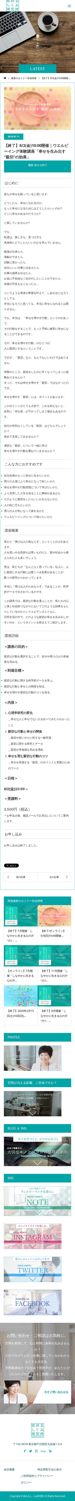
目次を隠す (40, 165)
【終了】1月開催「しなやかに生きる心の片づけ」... (20, 935)
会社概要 (9, 1469)
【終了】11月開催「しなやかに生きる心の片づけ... (54, 975)
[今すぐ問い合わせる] (37, 1381)
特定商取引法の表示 (50, 1469)
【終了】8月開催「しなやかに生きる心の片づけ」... (54, 1015)
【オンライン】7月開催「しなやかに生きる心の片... (20, 975)
